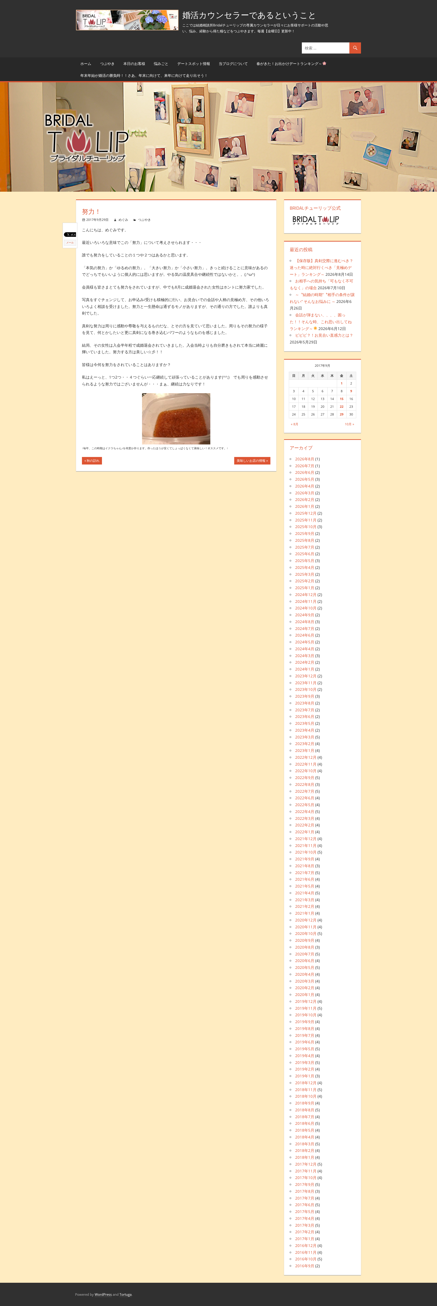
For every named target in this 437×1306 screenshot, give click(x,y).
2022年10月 (306, 770)
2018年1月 (304, 1157)
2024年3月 (304, 655)
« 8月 (294, 424)
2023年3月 (304, 737)
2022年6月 (304, 797)
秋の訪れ (93, 461)
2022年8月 (304, 784)
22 (341, 406)
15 (341, 399)
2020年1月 (304, 994)
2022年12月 (306, 757)
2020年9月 (304, 940)
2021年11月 (306, 845)
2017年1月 (304, 1238)
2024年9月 (304, 614)
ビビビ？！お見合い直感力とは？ (324, 335)
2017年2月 (304, 1231)
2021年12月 (306, 838)
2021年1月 (304, 913)
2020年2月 (304, 987)
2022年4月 (304, 811)
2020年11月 (306, 926)
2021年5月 (304, 886)
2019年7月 (304, 1035)
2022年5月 (304, 804)
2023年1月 (304, 750)
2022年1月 (304, 831)
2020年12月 (306, 920)
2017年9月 (304, 1184)
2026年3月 (304, 493)
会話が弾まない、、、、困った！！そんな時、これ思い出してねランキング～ (321, 321)
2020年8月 (304, 947)
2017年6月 (304, 1204)
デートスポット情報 (193, 63)
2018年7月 (304, 1116)
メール (70, 242)
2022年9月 (304, 777)
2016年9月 (304, 1265)
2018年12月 (306, 1082)
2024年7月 (304, 628)
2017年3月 (304, 1225)
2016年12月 (306, 1245)
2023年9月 (304, 696)
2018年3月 (304, 1143)
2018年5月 (304, 1130)
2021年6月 (304, 879)
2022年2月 (304, 825)
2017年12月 (306, 1164)
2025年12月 (306, 513)
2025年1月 (304, 587)
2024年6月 (304, 635)
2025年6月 (304, 553)
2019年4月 (304, 1055)
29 (341, 414)
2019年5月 (304, 1048)
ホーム (85, 63)
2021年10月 (306, 852)
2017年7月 (304, 1198)
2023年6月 (304, 716)
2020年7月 (304, 954)
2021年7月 (304, 872)
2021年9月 (304, 859)
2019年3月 (304, 1062)
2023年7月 (304, 709)
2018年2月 (304, 1150)
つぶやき (107, 63)
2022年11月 (306, 764)
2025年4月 (304, 567)
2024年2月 (304, 662)
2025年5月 (304, 560)
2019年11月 (306, 1008)
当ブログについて (233, 63)
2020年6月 (304, 960)
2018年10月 (306, 1096)
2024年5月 (304, 642)
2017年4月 (304, 1218)
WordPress (103, 1294)
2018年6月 (304, 1123)
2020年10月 (306, 933)
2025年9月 (304, 533)
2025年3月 (304, 574)
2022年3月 (304, 818)
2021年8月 (304, 865)
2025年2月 (304, 580)
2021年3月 (304, 899)
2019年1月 (304, 1076)
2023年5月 (304, 723)
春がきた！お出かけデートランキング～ (289, 63)
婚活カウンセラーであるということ (249, 15)
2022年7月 (304, 791)
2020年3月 (304, 981)
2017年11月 (306, 1171)
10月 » (349, 424)
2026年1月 (304, 506)
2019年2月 (304, 1069)
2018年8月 (304, 1109)
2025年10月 (306, 526)
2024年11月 (306, 601)
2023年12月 (306, 676)
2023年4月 (304, 730)
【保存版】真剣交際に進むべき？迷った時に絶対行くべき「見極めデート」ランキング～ (321, 267)
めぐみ (123, 219)
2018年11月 (306, 1089)
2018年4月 (304, 1137)
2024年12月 (306, 594)
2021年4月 (304, 893)
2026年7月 (304, 465)
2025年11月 (306, 520)
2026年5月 (304, 479)
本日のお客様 (134, 63)
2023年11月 (306, 682)
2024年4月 (304, 648)
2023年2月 (304, 743)
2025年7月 (304, 547)
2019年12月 (306, 1001)
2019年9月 (304, 1021)
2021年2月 (304, 906)
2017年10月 (306, 1177)
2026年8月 (304, 459)
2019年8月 (304, 1028)
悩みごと (161, 63)
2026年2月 (304, 499)
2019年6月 (304, 1042)
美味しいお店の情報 (251, 461)
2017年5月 (304, 1211)
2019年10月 (306, 1014)
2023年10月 (306, 689)
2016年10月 (306, 1259)
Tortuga (125, 1294)
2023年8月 (304, 703)
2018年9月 (304, 1103)
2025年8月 (304, 540)
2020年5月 (304, 967)
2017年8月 (304, 1191)
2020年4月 (304, 974)
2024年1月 (304, 669)
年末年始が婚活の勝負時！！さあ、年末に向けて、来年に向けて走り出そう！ (144, 75)
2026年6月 (304, 472)
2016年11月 (306, 1252)
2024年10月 (306, 608)
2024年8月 (304, 621)
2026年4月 (304, 486)
